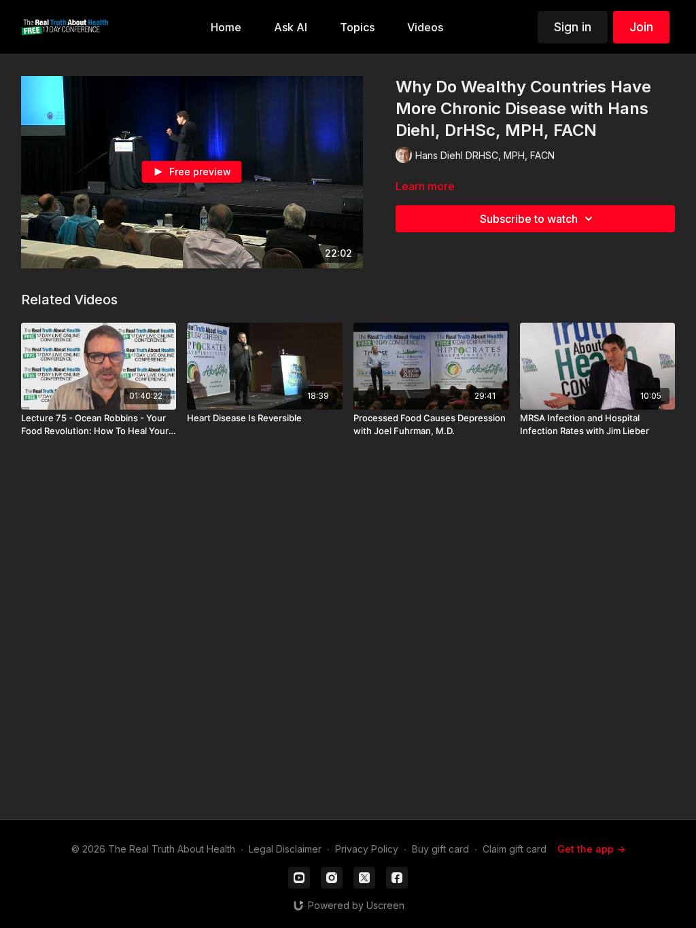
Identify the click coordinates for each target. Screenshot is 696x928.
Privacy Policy (366, 849)
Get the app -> (591, 849)
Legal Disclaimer (285, 849)
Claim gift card (514, 849)
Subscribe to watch (529, 219)
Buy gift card (440, 849)
